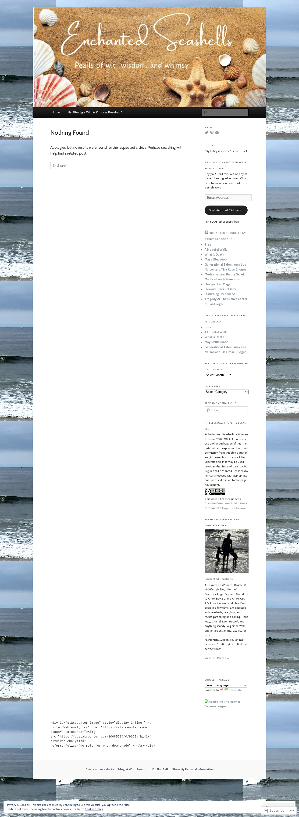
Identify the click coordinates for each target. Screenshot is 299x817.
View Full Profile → (217, 658)
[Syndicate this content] (206, 233)
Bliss (208, 244)
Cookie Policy (94, 809)
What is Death (214, 254)
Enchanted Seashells (219, 579)
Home (56, 112)
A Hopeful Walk (216, 249)
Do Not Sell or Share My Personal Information (183, 769)
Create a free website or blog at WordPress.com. (118, 769)
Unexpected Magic (218, 284)
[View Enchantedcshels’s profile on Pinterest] (212, 132)
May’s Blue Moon (216, 259)
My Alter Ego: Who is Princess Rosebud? (95, 112)
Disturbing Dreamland (220, 294)
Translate (235, 690)
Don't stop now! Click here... (226, 210)
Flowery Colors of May (220, 289)
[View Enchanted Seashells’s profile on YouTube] (217, 132)
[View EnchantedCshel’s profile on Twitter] (206, 132)
